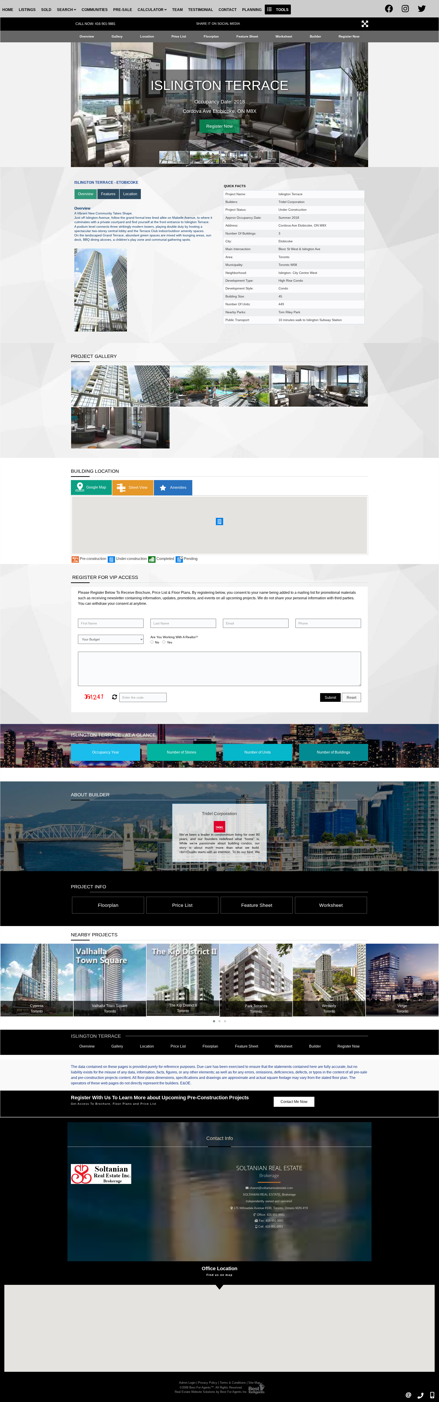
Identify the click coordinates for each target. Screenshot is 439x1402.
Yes (169, 642)
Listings (27, 10)
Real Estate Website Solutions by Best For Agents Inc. (211, 1392)
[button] (219, 521)
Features (108, 194)
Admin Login (187, 1382)
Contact (228, 10)
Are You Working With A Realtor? (174, 637)
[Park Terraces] (183, 980)
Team (177, 10)
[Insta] (405, 10)
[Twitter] (422, 10)
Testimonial (200, 10)
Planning (252, 10)
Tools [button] (282, 10)
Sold (46, 10)
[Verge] (329, 980)
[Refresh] (114, 697)
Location (147, 36)
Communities (95, 10)
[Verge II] (402, 980)
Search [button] (65, 10)
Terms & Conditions (233, 1382)
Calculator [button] (151, 10)
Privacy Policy (207, 1382)
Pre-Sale (122, 10)
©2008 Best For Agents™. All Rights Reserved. (211, 1387)
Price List (178, 36)
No (157, 642)
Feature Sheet (247, 36)
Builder (315, 36)
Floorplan (211, 36)
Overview (87, 36)
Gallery (117, 36)
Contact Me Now (294, 1102)
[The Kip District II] (110, 980)
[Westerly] (256, 980)
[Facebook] (389, 10)
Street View (137, 487)
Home (7, 10)
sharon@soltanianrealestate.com (271, 1188)
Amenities (177, 487)
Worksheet (284, 36)
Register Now (349, 36)
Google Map (96, 487)
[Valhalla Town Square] (37, 980)
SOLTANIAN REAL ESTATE (269, 1194)
